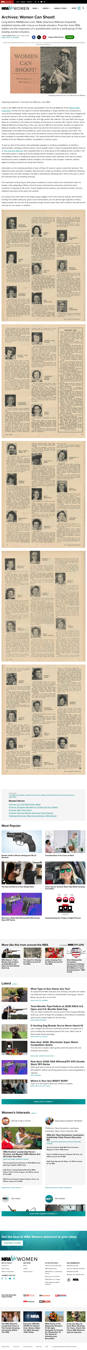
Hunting (44, 1037)
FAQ (46, 1347)
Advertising (5, 1268)
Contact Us (5, 1265)
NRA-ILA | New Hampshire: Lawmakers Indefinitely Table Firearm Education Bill (65, 1137)
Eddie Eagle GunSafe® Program (68, 1121)
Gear (36, 1056)
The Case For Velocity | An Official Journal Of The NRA (32, 962)
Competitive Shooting (32, 795)
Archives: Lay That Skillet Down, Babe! (25, 804)
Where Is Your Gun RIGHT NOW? (49, 1081)
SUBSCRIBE (12, 1243)
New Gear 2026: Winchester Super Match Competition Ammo (54, 1043)
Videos (46, 8)
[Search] (83, 8)
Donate (29, 2)
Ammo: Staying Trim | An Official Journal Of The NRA (53, 962)
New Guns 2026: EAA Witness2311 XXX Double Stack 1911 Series (58, 1063)
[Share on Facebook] (33, 36)
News (34, 8)
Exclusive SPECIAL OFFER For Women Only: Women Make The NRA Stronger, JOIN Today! (31, 1328)
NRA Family (16, 1198)
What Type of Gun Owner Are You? (50, 989)
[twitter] (39, 36)
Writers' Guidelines (8, 1271)
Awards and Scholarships (53, 1265)
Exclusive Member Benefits (76, 1268)
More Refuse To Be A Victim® (11, 1188)
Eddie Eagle (63, 1142)
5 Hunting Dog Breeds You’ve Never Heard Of (57, 1026)
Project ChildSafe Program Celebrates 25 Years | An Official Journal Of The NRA (64, 1155)
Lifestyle (9, 38)
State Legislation (52, 1142)
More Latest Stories (52, 1101)
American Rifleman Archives (50, 795)
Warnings (39, 1347)
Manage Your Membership (75, 1274)
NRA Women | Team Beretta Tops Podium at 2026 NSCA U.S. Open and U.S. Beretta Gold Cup (10, 964)
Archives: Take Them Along (20, 810)
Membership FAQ (72, 1271)
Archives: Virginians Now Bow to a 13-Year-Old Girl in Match (33, 807)
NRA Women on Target (52, 1279)
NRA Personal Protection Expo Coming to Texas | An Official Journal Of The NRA (21, 1180)
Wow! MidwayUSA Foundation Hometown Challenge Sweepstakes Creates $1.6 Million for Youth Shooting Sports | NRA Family (76, 966)
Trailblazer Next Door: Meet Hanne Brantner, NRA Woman (33, 816)
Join (17, 2)
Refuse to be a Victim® (52, 1276)
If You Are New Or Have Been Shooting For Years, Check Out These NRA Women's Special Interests (76, 1328)
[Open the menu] (79, 8)
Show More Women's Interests (55, 1213)
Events (37, 1020)
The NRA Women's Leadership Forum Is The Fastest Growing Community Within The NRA (11, 1328)
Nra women (11, 1159)
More (14, 984)
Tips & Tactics (46, 1086)
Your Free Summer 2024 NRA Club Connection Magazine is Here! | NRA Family (63, 1148)
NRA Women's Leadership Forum (53, 1272)
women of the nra (22, 1159)
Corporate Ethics (28, 1347)
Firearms (16, 38)
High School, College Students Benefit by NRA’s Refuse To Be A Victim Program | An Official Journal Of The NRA (21, 1172)
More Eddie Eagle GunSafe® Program (57, 1188)
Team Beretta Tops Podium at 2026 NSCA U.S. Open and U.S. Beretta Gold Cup (57, 1007)
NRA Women (60, 1198)
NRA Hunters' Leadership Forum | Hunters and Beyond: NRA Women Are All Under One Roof (21, 1154)
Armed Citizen (60, 8)
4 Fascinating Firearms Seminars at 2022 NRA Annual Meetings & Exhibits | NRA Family (21, 1164)
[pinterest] (44, 36)
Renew (23, 2)
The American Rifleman (17, 795)
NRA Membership (51, 1268)
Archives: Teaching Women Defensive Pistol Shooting (31, 813)
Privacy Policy (5, 1347)
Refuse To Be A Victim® (21, 1121)
